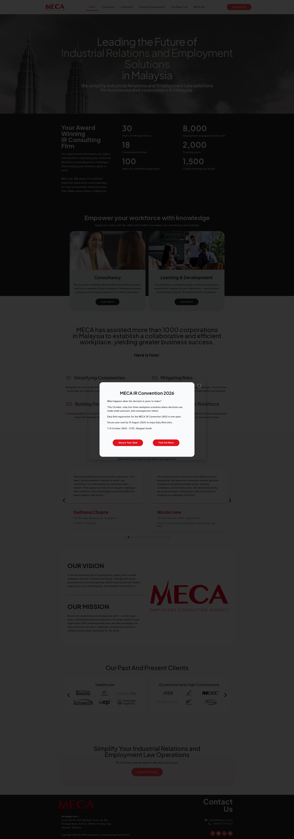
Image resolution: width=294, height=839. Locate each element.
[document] (147, 419)
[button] (199, 386)
